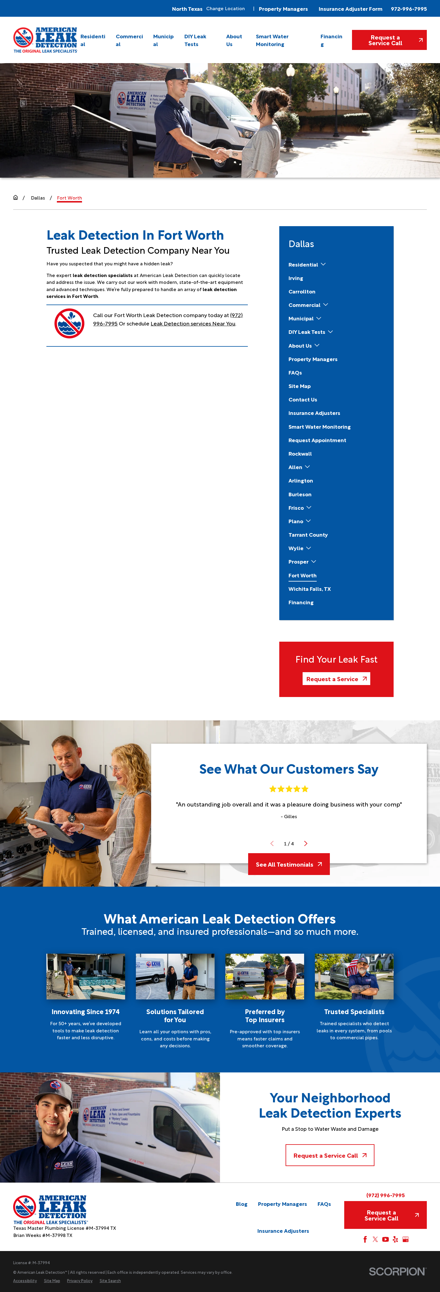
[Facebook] (365, 1239)
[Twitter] (375, 1239)
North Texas (187, 8)
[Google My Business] (405, 1239)
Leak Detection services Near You (193, 323)
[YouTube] (385, 1239)
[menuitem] (94, 39)
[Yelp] (395, 1239)
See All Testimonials (284, 863)
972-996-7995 (409, 8)
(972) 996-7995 (385, 1195)
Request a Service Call (385, 39)
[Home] (45, 39)
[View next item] (305, 843)
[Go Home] (15, 197)
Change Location (225, 8)
